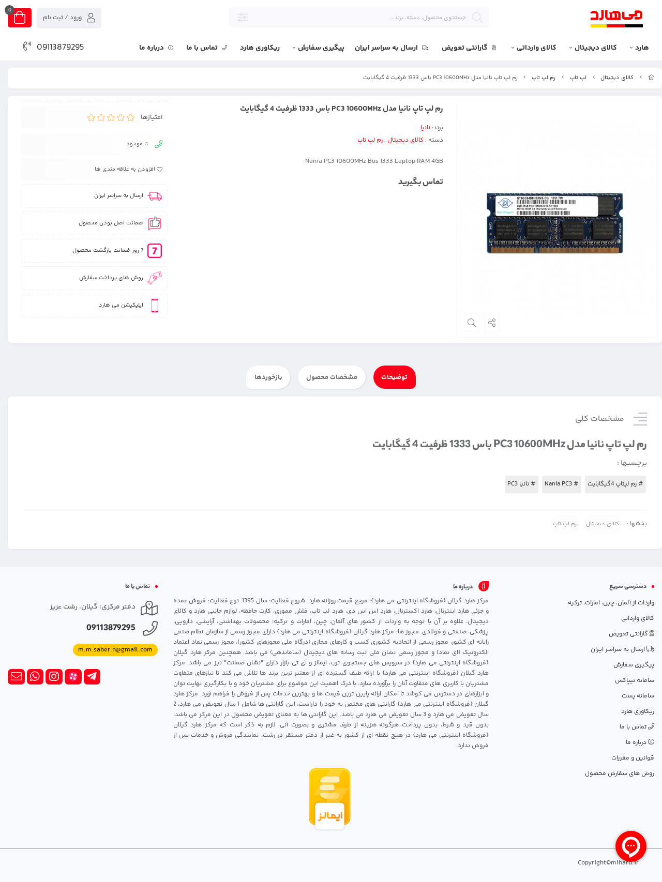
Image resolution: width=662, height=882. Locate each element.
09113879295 (60, 47)
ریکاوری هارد (260, 48)
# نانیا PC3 (521, 484)
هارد (642, 48)
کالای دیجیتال (596, 48)
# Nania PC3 (562, 484)
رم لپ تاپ (543, 77)
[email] (16, 677)
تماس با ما (202, 48)
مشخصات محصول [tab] (331, 377)
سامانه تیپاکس (634, 681)
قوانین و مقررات (632, 758)
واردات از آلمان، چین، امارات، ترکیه (611, 603)
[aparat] (73, 677)
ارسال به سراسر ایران (387, 48)
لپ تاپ (578, 77)
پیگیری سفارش (321, 48)
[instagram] (54, 677)
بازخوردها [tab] (268, 377)
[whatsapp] (35, 677)
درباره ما (152, 48)
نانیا (425, 128)
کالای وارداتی (536, 48)
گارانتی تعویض (465, 48)
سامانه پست (638, 696)
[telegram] (92, 677)
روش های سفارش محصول (619, 774)
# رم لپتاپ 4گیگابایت (615, 484)
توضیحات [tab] (394, 377)
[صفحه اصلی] (651, 77)
